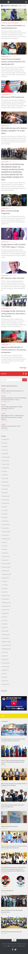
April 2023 (5, 492)
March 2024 (5, 482)
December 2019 (6, 602)
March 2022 (5, 521)
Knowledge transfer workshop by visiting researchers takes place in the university (13, 313)
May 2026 (5, 446)
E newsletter (4, 56)
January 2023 (6, 499)
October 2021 (6, 535)
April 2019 (5, 627)
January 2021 (6, 560)
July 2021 (5, 542)
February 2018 (6, 663)
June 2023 (5, 489)
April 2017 (5, 677)
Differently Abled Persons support (9, 826)
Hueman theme (21, 946)
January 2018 (6, 666)
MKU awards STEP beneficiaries (12, 97)
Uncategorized (4, 737)
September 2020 (7, 574)
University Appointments (7, 890)
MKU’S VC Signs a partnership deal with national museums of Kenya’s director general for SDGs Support (13, 762)
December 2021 (6, 531)
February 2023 (6, 496)
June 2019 (5, 620)
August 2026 (6, 439)
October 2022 (6, 503)
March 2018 (5, 659)
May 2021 (5, 549)
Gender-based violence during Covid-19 (12, 391)
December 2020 (6, 563)
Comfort (3, 389)
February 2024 (6, 485)
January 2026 (6, 460)
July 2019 (5, 617)
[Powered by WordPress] (8, 946)
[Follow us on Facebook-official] (23, 374)
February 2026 (6, 457)
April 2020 (5, 592)
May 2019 (5, 624)
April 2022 (5, 517)
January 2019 (6, 638)
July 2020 (5, 581)
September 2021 (7, 538)
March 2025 (5, 478)
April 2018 (5, 656)
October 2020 (6, 570)
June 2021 (5, 546)
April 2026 (5, 450)
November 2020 (6, 567)
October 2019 (6, 609)
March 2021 (5, 553)
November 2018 (6, 645)
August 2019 (6, 613)
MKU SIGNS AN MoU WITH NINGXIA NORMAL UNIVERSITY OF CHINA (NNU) (14, 130)
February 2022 (6, 524)
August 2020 (6, 578)
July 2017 (5, 673)
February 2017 (6, 684)
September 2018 (7, 649)
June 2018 (5, 652)
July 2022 (5, 507)
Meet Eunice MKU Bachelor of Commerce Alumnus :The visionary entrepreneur (13, 349)
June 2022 (5, 510)
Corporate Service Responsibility (10, 23)
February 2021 (6, 556)
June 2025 (5, 475)
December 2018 (6, 641)
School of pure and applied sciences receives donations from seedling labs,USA (13, 61)
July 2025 (5, 471)
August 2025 (6, 467)
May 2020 (5, 588)
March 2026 (5, 453)
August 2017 (6, 670)
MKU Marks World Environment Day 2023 (11, 931)
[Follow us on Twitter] (26, 374)
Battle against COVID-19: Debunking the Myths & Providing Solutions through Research (12, 417)
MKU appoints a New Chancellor (12, 278)
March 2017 (5, 680)
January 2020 (6, 599)
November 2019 (6, 606)
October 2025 (6, 464)
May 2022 (5, 514)
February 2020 (6, 595)
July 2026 (5, 443)
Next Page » (23, 368)
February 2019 (6, 634)
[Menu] (26, 2)
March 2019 (5, 631)
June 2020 (5, 585)
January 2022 (6, 528)
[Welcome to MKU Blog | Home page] (10, 2)
